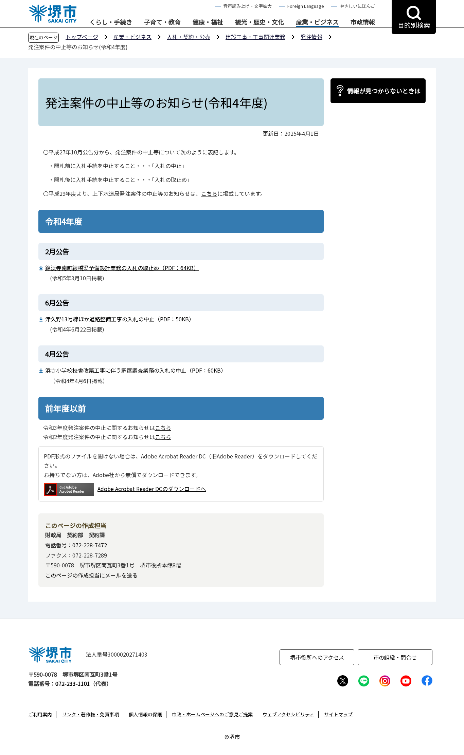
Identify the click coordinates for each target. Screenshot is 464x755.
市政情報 (363, 22)
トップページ (82, 37)
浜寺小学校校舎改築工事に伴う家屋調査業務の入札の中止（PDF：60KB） (135, 370)
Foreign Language (305, 6)
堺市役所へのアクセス (317, 657)
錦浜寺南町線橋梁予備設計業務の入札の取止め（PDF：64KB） (122, 268)
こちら (209, 193)
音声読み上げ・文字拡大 (247, 6)
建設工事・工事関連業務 (255, 37)
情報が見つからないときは (384, 90)
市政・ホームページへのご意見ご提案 (212, 714)
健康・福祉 (208, 22)
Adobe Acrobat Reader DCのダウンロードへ (151, 489)
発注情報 (311, 37)
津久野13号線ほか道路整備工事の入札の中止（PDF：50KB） (119, 319)
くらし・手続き (110, 22)
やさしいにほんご (357, 6)
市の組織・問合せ (395, 657)
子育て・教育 (162, 22)
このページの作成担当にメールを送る (91, 575)
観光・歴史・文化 (259, 22)
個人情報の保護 (145, 714)
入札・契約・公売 (188, 37)
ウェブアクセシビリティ (288, 714)
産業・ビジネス (317, 22)
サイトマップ (338, 714)
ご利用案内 (40, 714)
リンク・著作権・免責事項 (90, 714)
